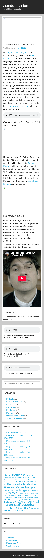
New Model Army (15, 500)
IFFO (5, 493)
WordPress (19, 555)
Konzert (24, 495)
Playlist (29, 502)
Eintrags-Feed (12, 540)
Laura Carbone (18, 497)
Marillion (26, 497)
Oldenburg (25, 499)
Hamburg (19, 490)
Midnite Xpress (33, 497)
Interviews (10, 313)
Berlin (7, 475)
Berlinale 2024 (13, 480)
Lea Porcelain (26, 316)
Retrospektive (22, 508)
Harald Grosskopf (32, 491)
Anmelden (10, 538)
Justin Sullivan (10, 495)
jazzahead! (21, 493)
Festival (12, 484)
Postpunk (36, 502)
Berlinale (10, 399)
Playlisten (10, 413)
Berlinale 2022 (22, 478)
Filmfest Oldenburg (14, 402)
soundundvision (15, 5)
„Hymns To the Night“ (17, 52)
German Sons (8, 491)
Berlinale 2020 (30, 476)
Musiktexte (10, 410)
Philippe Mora (20, 502)
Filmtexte (10, 405)
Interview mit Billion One (16, 433)
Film (19, 484)
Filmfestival (29, 484)
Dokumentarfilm (26, 482)
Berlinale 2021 (10, 478)
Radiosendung (11, 505)
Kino (17, 495)
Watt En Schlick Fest (18, 106)
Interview (12, 492)
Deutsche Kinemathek (11, 482)
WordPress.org (12, 546)
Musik (7, 499)
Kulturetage (8, 497)
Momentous (33, 555)
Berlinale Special (23, 480)
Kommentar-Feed (13, 543)
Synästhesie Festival (15, 419)
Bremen (31, 480)
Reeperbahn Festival (15, 416)
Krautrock (32, 496)
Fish (33, 488)
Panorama (10, 502)
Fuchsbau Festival (13, 316)
